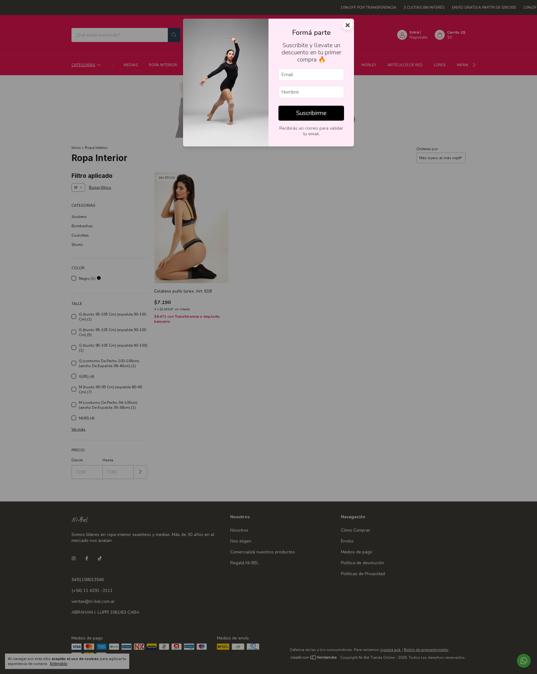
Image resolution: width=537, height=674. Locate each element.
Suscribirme (311, 113)
